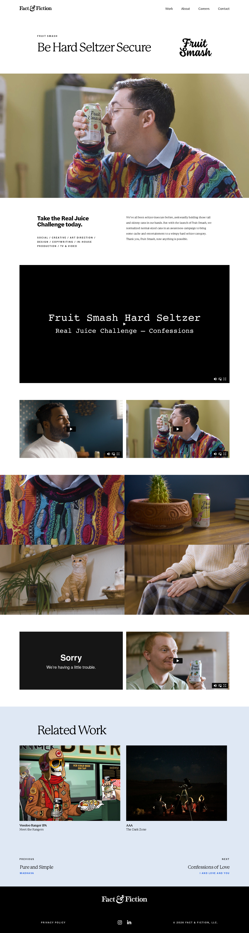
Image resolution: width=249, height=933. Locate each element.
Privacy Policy (53, 922)
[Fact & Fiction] (35, 8)
